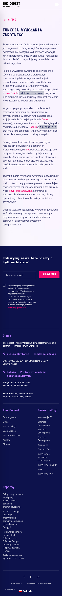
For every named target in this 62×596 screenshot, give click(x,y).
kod (28, 149)
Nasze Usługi (9, 426)
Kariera (6, 440)
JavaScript (11, 93)
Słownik (6, 444)
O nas (6, 422)
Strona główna (9, 417)
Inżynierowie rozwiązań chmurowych (44, 457)
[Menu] (56, 4)
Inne (40, 469)
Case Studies (9, 431)
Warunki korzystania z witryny (39, 583)
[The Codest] (11, 5)
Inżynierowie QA (45, 474)
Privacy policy (16, 583)
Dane (45, 119)
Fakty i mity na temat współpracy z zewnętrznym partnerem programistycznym (13, 500)
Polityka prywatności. (17, 308)
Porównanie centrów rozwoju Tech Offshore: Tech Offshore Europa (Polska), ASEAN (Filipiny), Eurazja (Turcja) (12, 541)
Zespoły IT (43, 445)
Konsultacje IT (45, 417)
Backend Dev (44, 449)
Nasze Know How (11, 435)
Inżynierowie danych (47, 465)
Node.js (33, 126)
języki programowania (20, 190)
